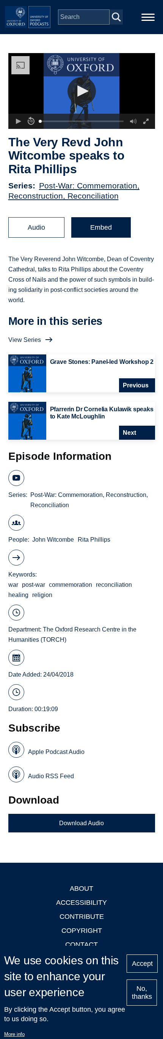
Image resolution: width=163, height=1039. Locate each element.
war (13, 584)
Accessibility (81, 902)
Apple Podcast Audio (56, 752)
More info (14, 1034)
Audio (36, 227)
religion (42, 595)
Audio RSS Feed (51, 776)
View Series (24, 340)
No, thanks (142, 992)
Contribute (82, 916)
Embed (101, 227)
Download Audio (81, 823)
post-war (33, 584)
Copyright (81, 930)
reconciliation (114, 584)
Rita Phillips (94, 539)
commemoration (70, 584)
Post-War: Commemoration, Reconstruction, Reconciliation (89, 500)
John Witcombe (53, 539)
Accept (142, 963)
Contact (81, 944)
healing (18, 595)
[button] (81, 91)
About (81, 888)
